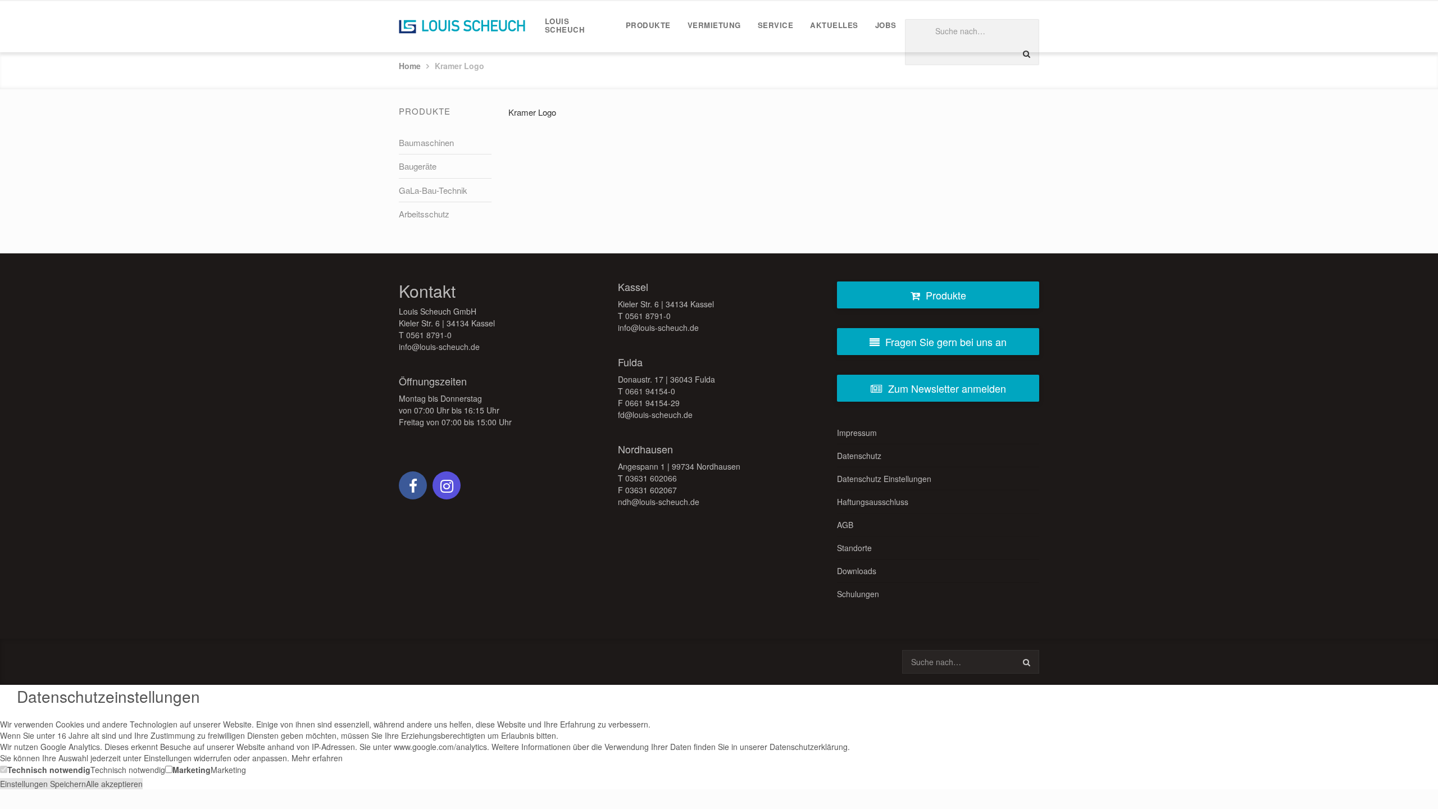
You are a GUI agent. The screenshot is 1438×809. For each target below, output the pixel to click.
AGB (845, 524)
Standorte (854, 547)
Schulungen (858, 593)
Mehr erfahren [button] (317, 757)
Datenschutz (859, 455)
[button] (45, 769)
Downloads (856, 570)
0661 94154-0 (650, 391)
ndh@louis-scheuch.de (658, 501)
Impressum (857, 432)
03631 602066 (651, 478)
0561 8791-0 (429, 334)
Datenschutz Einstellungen (884, 478)
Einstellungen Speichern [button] (43, 783)
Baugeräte (417, 166)
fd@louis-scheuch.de (655, 414)
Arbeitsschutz (424, 214)
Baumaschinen (426, 142)
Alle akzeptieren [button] (114, 783)
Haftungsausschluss (872, 501)
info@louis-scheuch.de (439, 346)
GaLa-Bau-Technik (433, 190)
